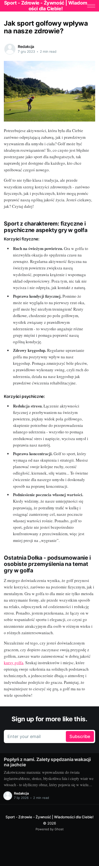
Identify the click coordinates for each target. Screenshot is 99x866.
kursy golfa (13, 662)
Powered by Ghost (50, 829)
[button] (91, 6)
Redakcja (26, 46)
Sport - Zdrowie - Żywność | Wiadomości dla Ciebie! (49, 817)
